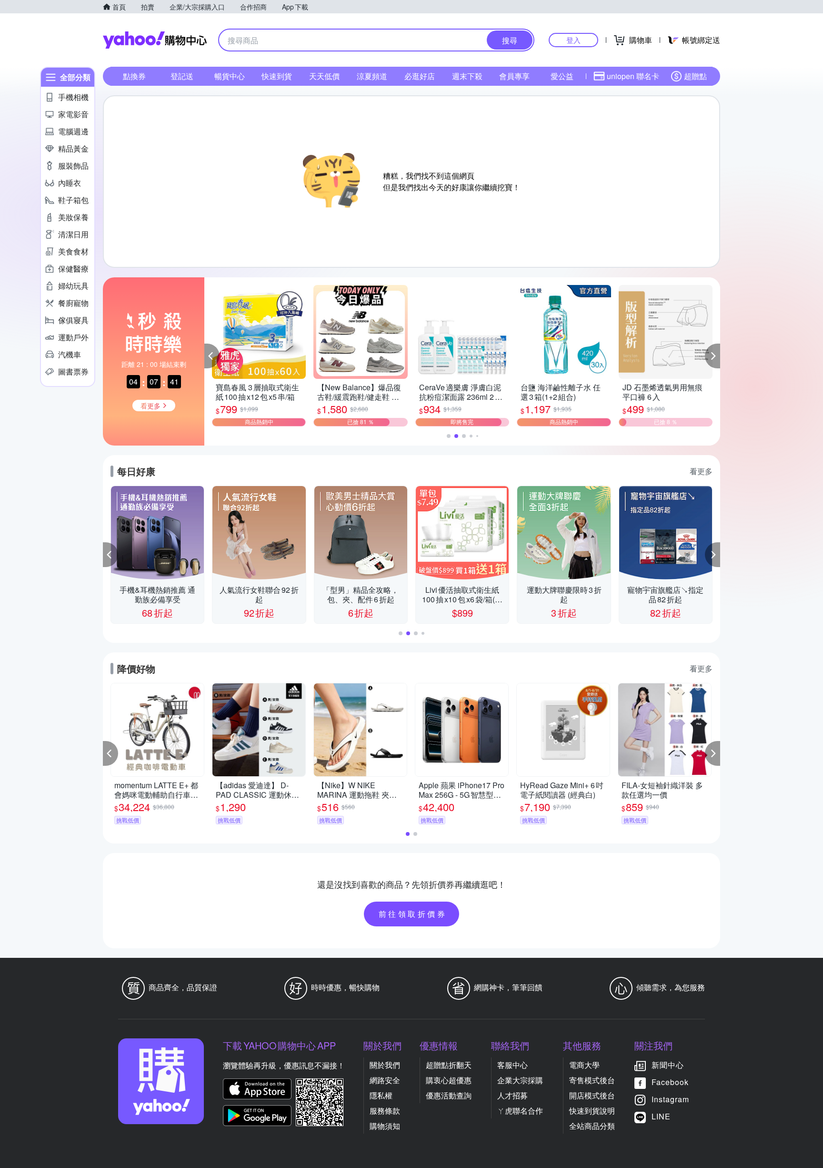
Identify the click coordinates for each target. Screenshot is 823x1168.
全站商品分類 (592, 1125)
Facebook (670, 1082)
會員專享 (514, 76)
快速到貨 (276, 76)
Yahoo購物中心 (155, 40)
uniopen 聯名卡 (633, 76)
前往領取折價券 (413, 913)
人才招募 (512, 1095)
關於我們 (385, 1064)
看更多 (701, 471)
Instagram (670, 1099)
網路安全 (385, 1080)
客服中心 (512, 1064)
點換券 (134, 76)
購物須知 (385, 1125)
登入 (573, 40)
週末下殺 (467, 76)
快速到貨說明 (592, 1110)
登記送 (182, 76)
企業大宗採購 (520, 1080)
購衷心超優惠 (449, 1080)
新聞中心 (668, 1064)
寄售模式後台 (592, 1080)
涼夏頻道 (372, 76)
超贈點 (695, 76)
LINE (661, 1116)
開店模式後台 (592, 1095)
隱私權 (381, 1095)
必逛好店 (419, 76)
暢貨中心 (229, 76)
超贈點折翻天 (449, 1064)
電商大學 (584, 1064)
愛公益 (562, 76)
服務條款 (385, 1110)
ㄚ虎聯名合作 (520, 1110)
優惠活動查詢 (449, 1095)
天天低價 (324, 76)
